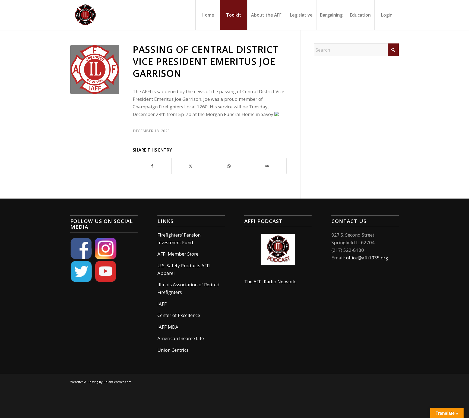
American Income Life (180, 338)
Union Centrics (173, 350)
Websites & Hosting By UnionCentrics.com (100, 382)
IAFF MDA (167, 327)
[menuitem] (207, 15)
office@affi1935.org (367, 257)
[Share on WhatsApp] (229, 166)
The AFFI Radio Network (270, 281)
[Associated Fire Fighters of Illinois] (85, 15)
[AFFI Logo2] (94, 69)
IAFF (162, 304)
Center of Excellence (178, 315)
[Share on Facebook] (152, 166)
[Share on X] (191, 166)
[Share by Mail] (267, 166)
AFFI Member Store (177, 254)
